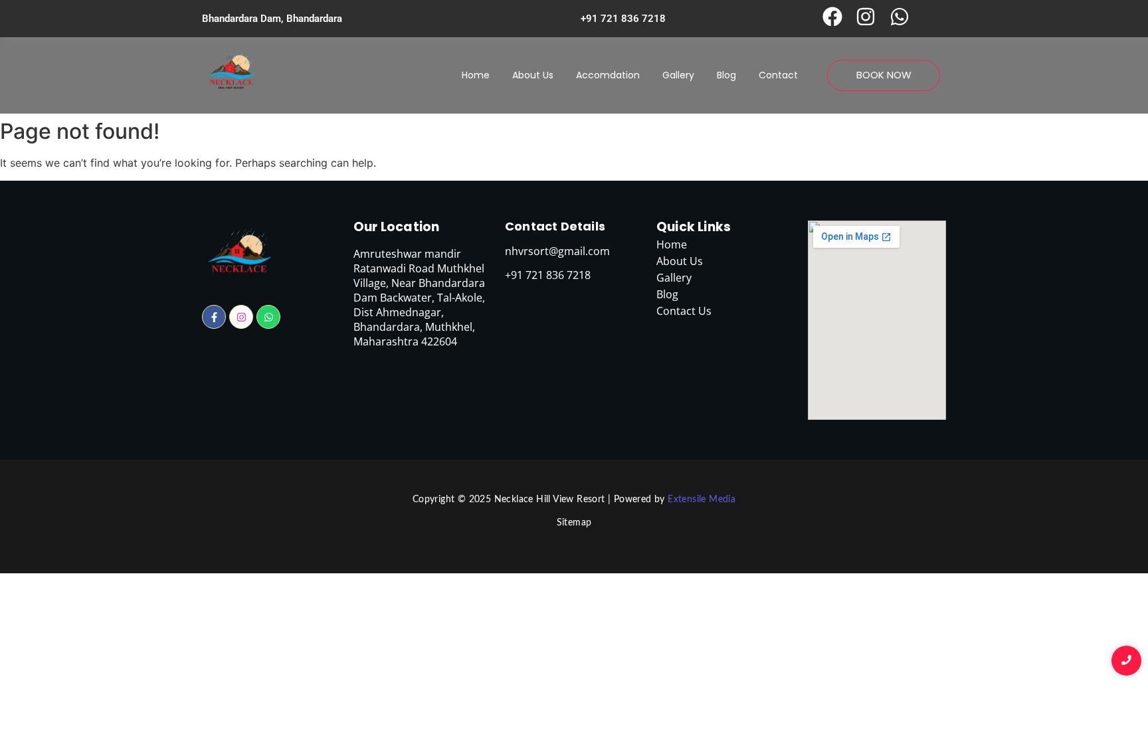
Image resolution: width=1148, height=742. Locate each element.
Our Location (396, 227)
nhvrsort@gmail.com (557, 251)
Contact (778, 75)
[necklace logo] (231, 73)
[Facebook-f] (214, 317)
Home (476, 75)
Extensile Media (701, 499)
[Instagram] (241, 317)
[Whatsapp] (268, 317)
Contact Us (684, 311)
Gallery (678, 75)
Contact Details (555, 226)
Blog (726, 75)
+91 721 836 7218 (623, 19)
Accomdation (608, 75)
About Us (532, 75)
